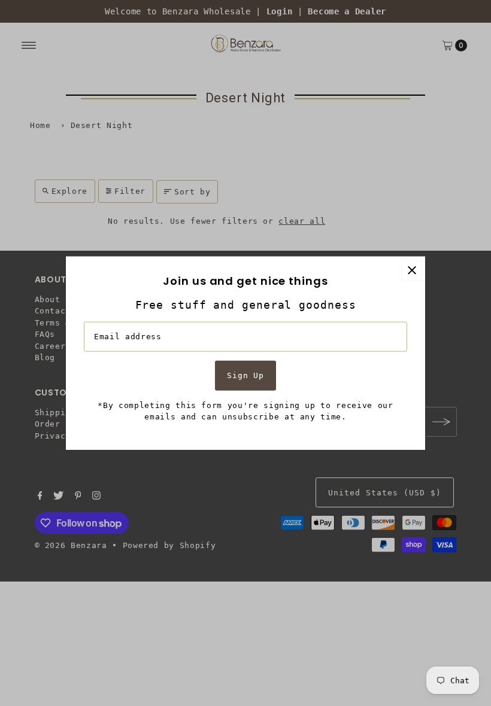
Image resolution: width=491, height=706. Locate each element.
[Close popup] (411, 270)
